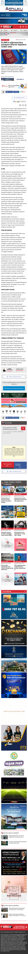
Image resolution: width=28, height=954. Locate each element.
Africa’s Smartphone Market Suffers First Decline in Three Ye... (17, 914)
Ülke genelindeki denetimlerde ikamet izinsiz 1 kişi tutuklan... (17, 908)
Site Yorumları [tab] (7, 464)
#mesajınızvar (9, 371)
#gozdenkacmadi (19, 370)
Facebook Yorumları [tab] (18, 464)
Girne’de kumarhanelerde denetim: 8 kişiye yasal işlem (18, 842)
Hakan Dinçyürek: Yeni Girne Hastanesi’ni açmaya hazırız (16, 836)
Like (10, 92)
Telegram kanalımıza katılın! (15, 388)
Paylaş (16, 92)
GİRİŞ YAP (23, 428)
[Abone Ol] (19, 101)
